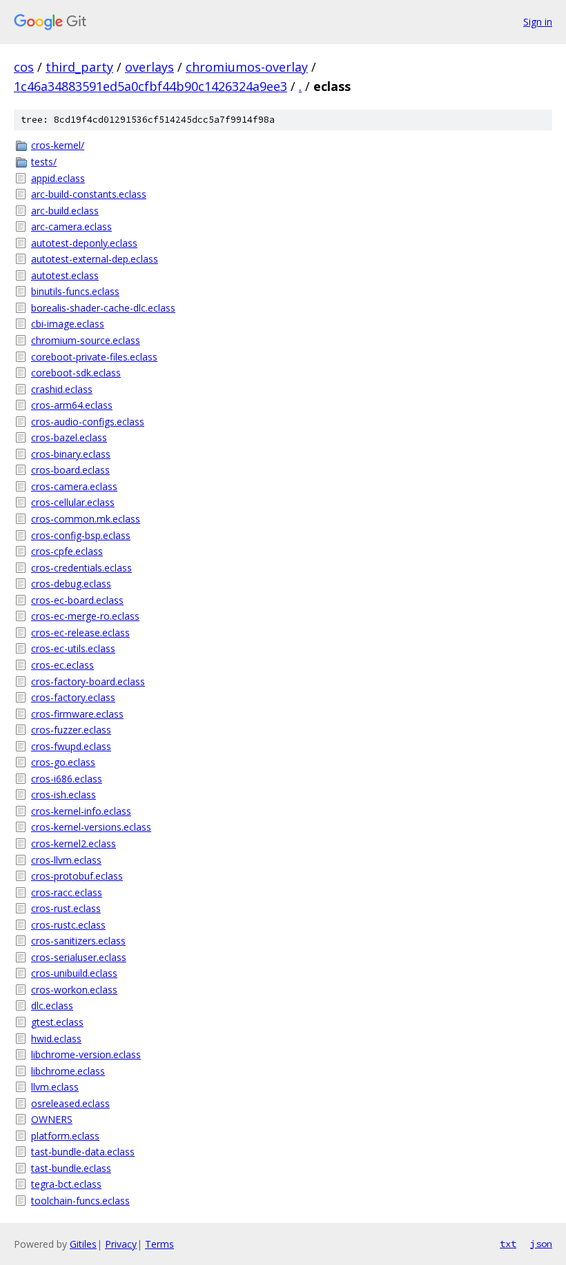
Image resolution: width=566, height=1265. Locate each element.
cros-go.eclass (63, 762)
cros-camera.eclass (74, 486)
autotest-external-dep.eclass (94, 258)
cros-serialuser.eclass (78, 957)
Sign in (537, 21)
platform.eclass (65, 1135)
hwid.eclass (56, 1038)
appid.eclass (58, 178)
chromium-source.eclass (85, 340)
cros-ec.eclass (62, 664)
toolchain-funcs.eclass (80, 1200)
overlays (149, 67)
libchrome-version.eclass (86, 1054)
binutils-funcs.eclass (75, 291)
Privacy (121, 1244)
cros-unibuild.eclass (74, 973)
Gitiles (83, 1244)
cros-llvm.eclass (66, 860)
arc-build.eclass (65, 210)
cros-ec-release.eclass (80, 632)
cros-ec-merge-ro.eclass (85, 616)
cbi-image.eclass (67, 323)
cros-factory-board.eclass (88, 681)
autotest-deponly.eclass (84, 243)
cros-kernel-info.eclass (81, 811)
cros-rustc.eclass (68, 924)
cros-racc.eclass (66, 892)
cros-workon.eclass (74, 989)
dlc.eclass (52, 1005)
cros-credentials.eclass (81, 567)
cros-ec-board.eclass (77, 600)
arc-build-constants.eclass (88, 194)
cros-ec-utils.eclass (73, 648)
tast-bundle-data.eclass (83, 1151)
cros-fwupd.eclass (71, 746)
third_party (79, 67)
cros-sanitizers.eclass (78, 940)
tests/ (44, 161)
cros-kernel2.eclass (73, 843)
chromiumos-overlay (247, 67)
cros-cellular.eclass (73, 502)
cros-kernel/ (57, 145)
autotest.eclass (65, 275)
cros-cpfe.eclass (67, 551)
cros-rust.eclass (66, 908)
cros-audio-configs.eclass (87, 421)
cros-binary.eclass (70, 454)
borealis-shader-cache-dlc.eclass (103, 307)
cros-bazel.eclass (69, 437)
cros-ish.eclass (63, 794)
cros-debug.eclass (71, 583)
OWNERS (51, 1119)
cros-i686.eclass (66, 778)
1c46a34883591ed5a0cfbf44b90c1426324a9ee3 (150, 86)
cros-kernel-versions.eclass (91, 826)
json (541, 1243)
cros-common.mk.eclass (85, 518)
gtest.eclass (57, 1022)
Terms (159, 1244)
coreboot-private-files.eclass (94, 356)
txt (508, 1243)
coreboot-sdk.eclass (76, 372)
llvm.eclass (55, 1086)
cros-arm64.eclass (72, 405)
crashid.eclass (61, 389)
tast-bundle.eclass (71, 1168)
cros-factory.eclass (73, 697)
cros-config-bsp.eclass (80, 535)
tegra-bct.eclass (66, 1184)
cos (24, 67)
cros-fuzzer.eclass (71, 729)
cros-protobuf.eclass (77, 875)
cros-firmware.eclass (77, 713)
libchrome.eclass (68, 1070)
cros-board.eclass (70, 469)
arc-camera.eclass (71, 226)
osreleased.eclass (70, 1103)
